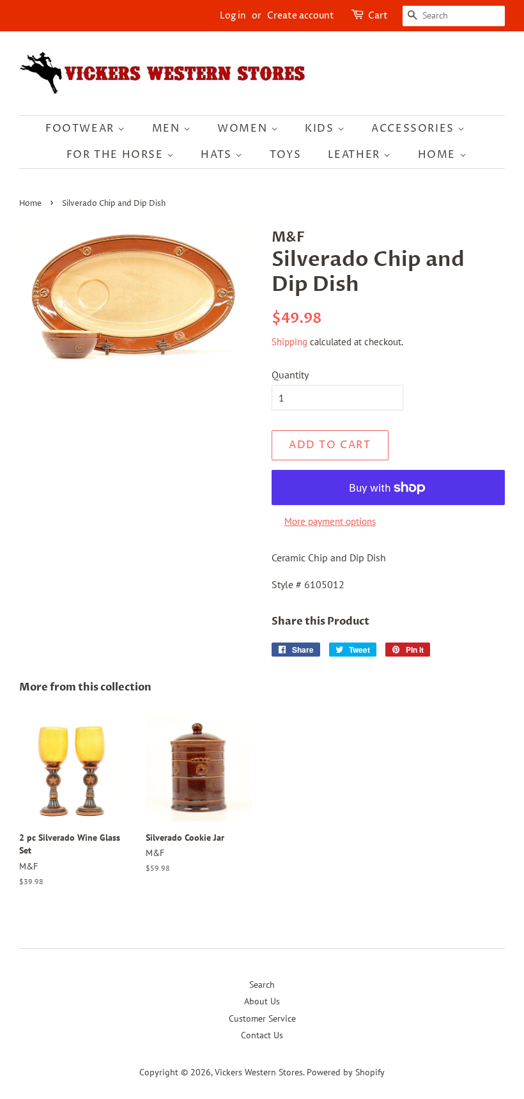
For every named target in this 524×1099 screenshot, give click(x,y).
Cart (378, 16)
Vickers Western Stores (259, 1072)
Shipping (289, 342)
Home (438, 155)
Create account (300, 16)
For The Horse (116, 155)
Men (167, 128)
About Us (262, 1001)
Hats (218, 155)
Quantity (290, 374)
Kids (321, 128)
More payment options (330, 521)
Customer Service (262, 1018)
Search (262, 984)
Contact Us (262, 1035)
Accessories (414, 128)
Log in (233, 16)
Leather (356, 155)
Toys (286, 155)
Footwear (81, 128)
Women (244, 128)
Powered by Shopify (346, 1072)
